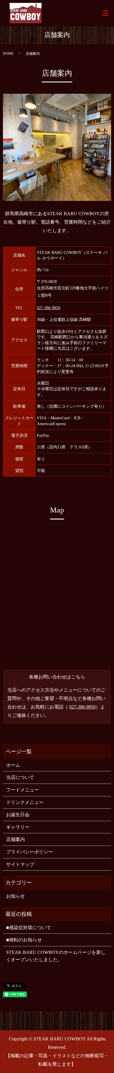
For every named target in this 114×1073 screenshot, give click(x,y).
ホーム (13, 765)
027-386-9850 (48, 308)
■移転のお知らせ (24, 939)
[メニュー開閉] (105, 13)
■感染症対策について (28, 927)
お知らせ (15, 896)
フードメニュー (22, 789)
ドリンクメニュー (25, 802)
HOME (8, 54)
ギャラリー (18, 827)
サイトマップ (20, 864)
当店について (20, 777)
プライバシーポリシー (29, 851)
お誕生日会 (18, 814)
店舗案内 (15, 839)
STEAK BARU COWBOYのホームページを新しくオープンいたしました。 (56, 956)
